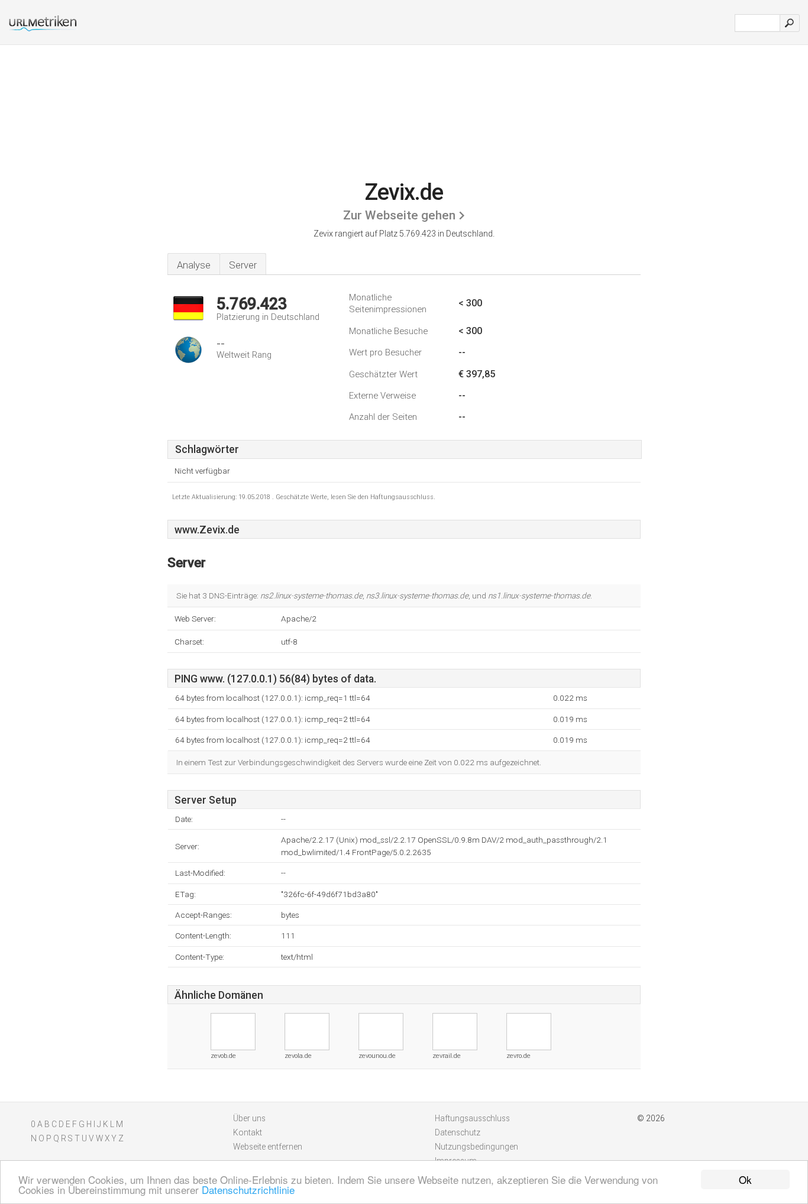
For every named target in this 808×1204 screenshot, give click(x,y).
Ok (745, 1179)
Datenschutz (457, 1132)
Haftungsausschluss (472, 1118)
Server (243, 265)
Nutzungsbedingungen (476, 1146)
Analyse (194, 265)
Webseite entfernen (267, 1146)
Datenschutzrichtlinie (248, 1189)
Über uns (249, 1118)
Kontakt (247, 1132)
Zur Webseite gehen (399, 215)
